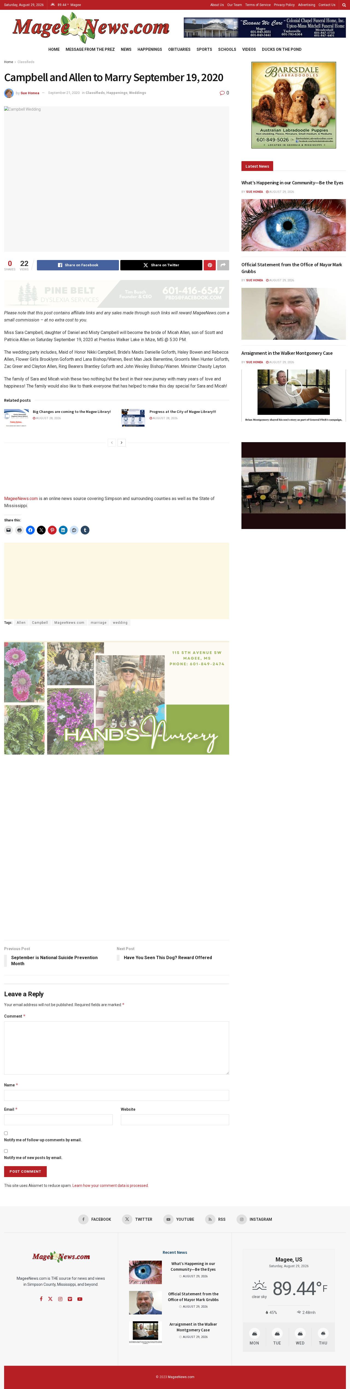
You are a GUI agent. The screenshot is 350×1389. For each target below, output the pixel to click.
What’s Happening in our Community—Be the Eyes (292, 182)
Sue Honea (30, 93)
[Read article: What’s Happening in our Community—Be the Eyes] (293, 225)
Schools (227, 49)
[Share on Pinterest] (210, 265)
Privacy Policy (284, 5)
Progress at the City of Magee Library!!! (183, 411)
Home (54, 49)
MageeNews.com (21, 498)
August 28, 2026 (48, 418)
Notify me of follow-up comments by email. (43, 1140)
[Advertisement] (116, 581)
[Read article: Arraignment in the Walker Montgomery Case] (293, 396)
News (126, 49)
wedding (120, 623)
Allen (21, 623)
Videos (249, 49)
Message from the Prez (90, 49)
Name (11, 1084)
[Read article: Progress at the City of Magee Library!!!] (133, 418)
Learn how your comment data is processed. (110, 1185)
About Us (217, 5)
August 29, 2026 (281, 192)
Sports (204, 49)
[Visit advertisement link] (265, 27)
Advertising (306, 5)
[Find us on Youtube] (79, 1299)
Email (11, 1109)
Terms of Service (258, 5)
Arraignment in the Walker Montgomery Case (286, 353)
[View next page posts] (122, 443)
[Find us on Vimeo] (70, 1299)
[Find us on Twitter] (50, 1299)
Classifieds (26, 62)
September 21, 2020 (64, 93)
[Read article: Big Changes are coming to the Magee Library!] (16, 418)
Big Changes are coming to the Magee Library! (72, 411)
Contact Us (327, 5)
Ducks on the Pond (282, 49)
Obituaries (179, 49)
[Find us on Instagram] (60, 1299)
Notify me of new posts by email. (33, 1157)
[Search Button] (344, 5)
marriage (99, 623)
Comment (15, 1016)
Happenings (150, 49)
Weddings (137, 93)
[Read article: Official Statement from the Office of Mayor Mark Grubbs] (293, 314)
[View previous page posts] (112, 443)
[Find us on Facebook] (41, 1299)
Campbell (40, 623)
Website (128, 1109)
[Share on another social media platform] (223, 265)
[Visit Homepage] (90, 27)
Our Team (234, 5)
